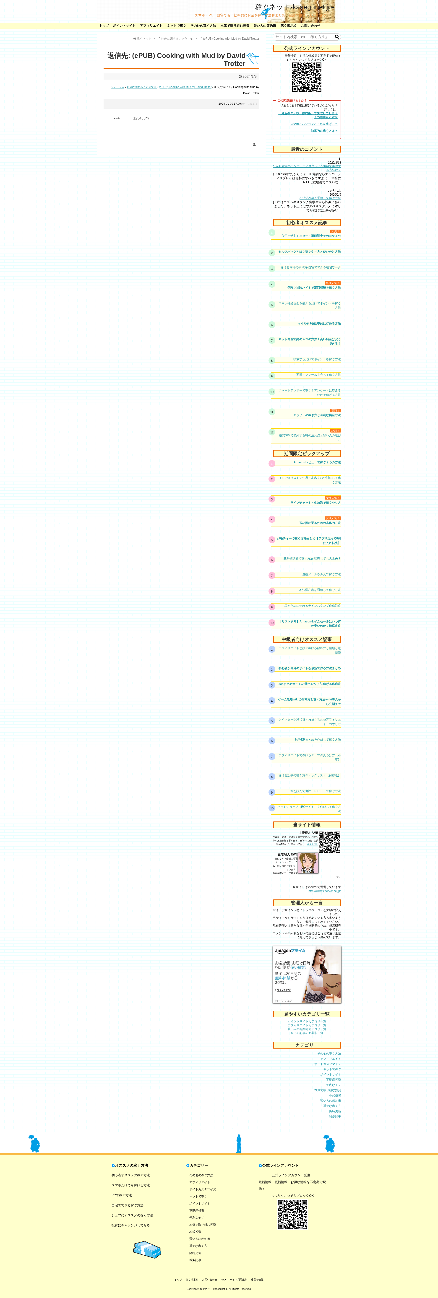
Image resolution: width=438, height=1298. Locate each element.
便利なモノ (333, 1085)
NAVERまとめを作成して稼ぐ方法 (318, 739)
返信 (243, 104)
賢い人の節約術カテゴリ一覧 (307, 1029)
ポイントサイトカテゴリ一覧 (307, 1021)
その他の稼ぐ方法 (203, 25)
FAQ (223, 1279)
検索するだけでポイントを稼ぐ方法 (317, 359)
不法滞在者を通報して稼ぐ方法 (320, 198)
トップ (104, 25)
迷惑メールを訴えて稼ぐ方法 (321, 574)
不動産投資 (333, 1079)
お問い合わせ (310, 25)
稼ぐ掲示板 (289, 25)
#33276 (252, 103)
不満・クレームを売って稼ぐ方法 (318, 374)
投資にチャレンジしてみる (131, 1225)
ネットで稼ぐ (176, 25)
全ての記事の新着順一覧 (307, 1033)
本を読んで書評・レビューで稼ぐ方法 (315, 791)
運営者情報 (257, 1279)
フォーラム (117, 87)
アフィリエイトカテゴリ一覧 (307, 1025)
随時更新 (335, 1111)
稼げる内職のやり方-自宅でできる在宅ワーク (311, 267)
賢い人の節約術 (265, 25)
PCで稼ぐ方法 (122, 1195)
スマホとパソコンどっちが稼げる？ (314, 124)
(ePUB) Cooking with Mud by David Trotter (185, 87)
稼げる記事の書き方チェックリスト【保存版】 (310, 775)
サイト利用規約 (238, 1279)
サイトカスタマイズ (327, 1064)
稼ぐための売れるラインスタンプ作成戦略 (312, 605)
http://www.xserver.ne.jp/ (324, 891)
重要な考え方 (332, 1106)
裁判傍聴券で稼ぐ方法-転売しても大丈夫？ (312, 558)
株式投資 (335, 1095)
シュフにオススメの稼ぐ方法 (132, 1215)
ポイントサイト (124, 25)
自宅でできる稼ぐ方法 (127, 1205)
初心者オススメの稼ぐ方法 (131, 1175)
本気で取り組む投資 (235, 25)
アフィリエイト (151, 25)
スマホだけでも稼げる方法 (131, 1185)
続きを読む (312, 844)
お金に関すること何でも (142, 87)
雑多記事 (335, 1116)
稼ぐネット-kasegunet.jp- (294, 7)
